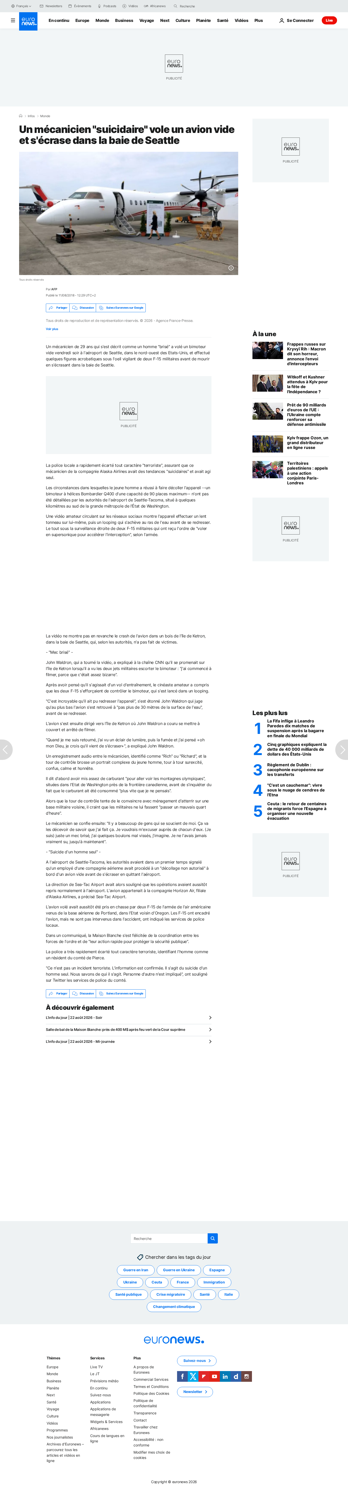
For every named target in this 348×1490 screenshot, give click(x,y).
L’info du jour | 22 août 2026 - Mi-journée (80, 1041)
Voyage (146, 20)
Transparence (144, 1413)
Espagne (217, 1270)
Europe (82, 20)
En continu (59, 20)
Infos (31, 116)
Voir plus (52, 329)
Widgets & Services (106, 1421)
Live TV (96, 1367)
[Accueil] (20, 116)
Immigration (214, 1282)
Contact (140, 1420)
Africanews (99, 1428)
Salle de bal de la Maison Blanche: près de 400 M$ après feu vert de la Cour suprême (115, 1029)
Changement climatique (174, 1306)
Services (97, 1358)
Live (329, 20)
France (183, 1282)
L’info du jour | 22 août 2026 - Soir (74, 1017)
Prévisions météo (104, 1381)
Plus (137, 1358)
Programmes (57, 1430)
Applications (100, 1402)
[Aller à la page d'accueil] (28, 21)
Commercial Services (150, 1379)
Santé (222, 20)
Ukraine (130, 1282)
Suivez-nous (100, 1395)
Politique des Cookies (151, 1393)
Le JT (95, 1374)
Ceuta (157, 1282)
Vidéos (241, 20)
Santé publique (128, 1294)
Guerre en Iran (135, 1270)
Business (124, 20)
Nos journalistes (60, 1437)
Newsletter (192, 1391)
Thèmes (53, 1358)
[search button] (175, 6)
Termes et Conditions (151, 1386)
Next (164, 20)
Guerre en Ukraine (179, 1270)
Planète (203, 20)
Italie (228, 1294)
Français (22, 6)
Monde (102, 20)
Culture (183, 20)
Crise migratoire (170, 1294)
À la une (264, 334)
